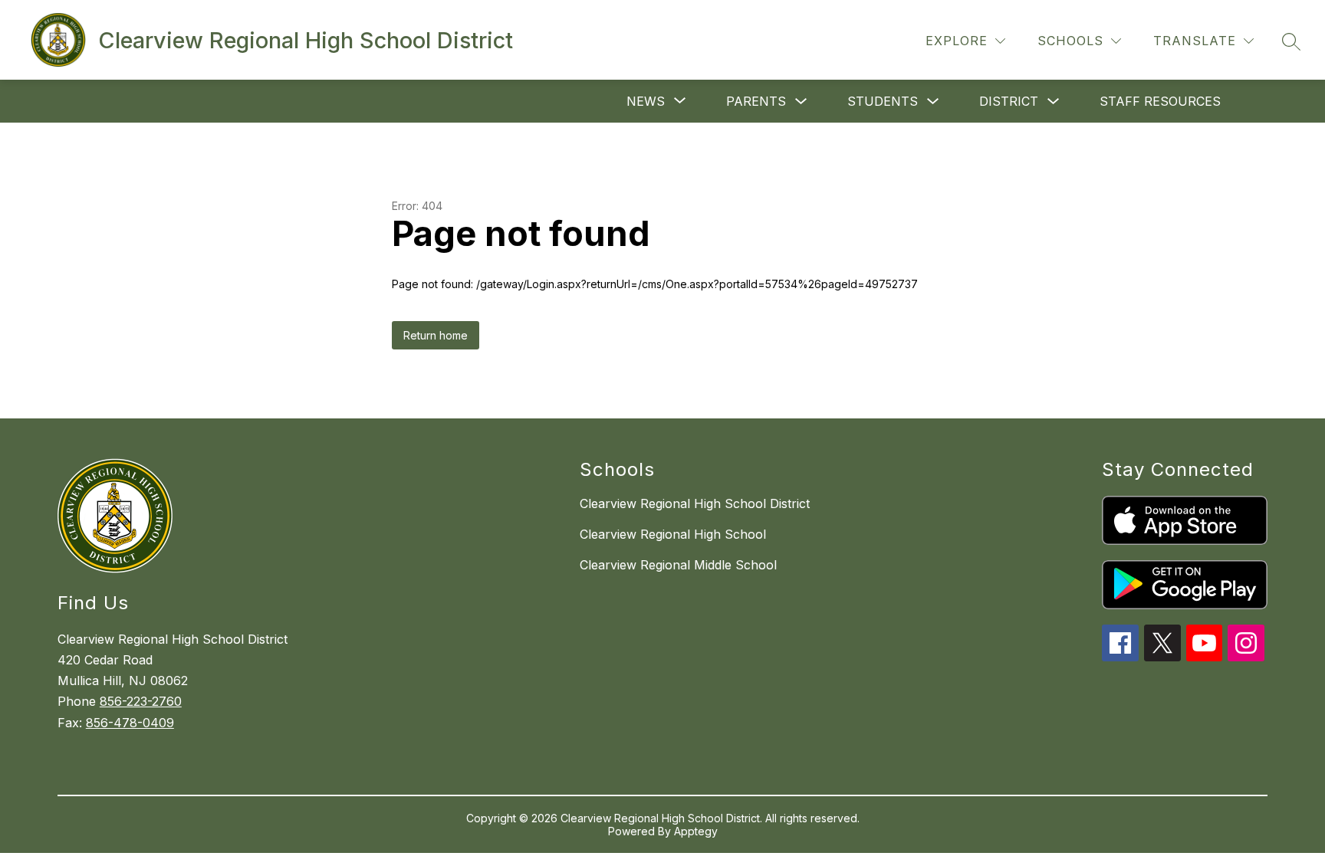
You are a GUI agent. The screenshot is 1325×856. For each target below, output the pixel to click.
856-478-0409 (130, 722)
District (1008, 101)
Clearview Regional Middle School (678, 564)
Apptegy (696, 831)
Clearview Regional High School (673, 534)
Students (882, 101)
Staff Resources (1160, 101)
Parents (756, 101)
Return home (435, 335)
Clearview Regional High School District (695, 503)
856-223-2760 (141, 701)
